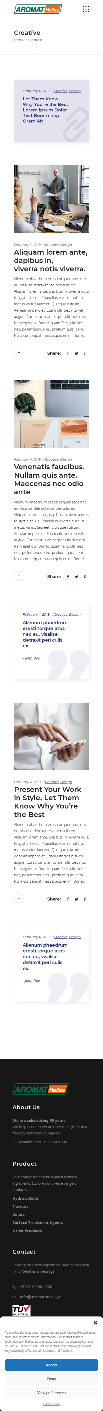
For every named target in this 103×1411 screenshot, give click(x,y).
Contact (24, 1251)
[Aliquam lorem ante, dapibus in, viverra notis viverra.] (51, 199)
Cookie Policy (51, 1404)
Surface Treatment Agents (37, 1222)
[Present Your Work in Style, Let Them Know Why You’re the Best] (51, 736)
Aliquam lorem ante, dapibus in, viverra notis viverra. (51, 260)
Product (24, 1163)
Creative (61, 91)
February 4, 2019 (36, 91)
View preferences (51, 1393)
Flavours (20, 1206)
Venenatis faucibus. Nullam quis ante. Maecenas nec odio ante (49, 479)
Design (75, 91)
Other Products (27, 1230)
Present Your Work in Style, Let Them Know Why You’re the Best (48, 802)
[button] (95, 1322)
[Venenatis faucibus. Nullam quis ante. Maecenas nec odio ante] (51, 413)
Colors (18, 1214)
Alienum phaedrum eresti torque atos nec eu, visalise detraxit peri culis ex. (45, 634)
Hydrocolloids (25, 1198)
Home (19, 40)
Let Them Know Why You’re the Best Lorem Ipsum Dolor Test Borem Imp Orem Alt (45, 110)
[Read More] (19, 352)
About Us (26, 1107)
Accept (51, 1365)
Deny (51, 1379)
